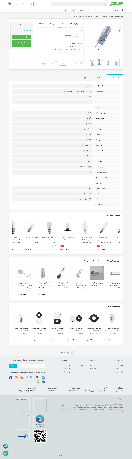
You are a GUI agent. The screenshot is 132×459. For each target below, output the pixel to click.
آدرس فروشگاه (66, 372)
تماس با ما (65, 10)
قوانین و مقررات (92, 369)
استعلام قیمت (20, 37)
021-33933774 (73, 391)
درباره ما (73, 10)
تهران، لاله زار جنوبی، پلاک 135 (94, 391)
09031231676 (51, 391)
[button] (11, 4)
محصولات (96, 10)
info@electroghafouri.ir (26, 391)
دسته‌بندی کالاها (116, 10)
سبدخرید (81, 10)
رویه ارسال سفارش (117, 369)
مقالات (89, 10)
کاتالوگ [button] (85, 78)
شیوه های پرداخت (117, 372)
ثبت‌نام (12, 366)
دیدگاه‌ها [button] (100, 78)
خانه (104, 10)
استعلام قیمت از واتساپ (20, 43)
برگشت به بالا (64, 352)
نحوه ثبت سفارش (117, 365)
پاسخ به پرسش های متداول (88, 365)
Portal (60, 456)
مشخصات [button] (115, 78)
